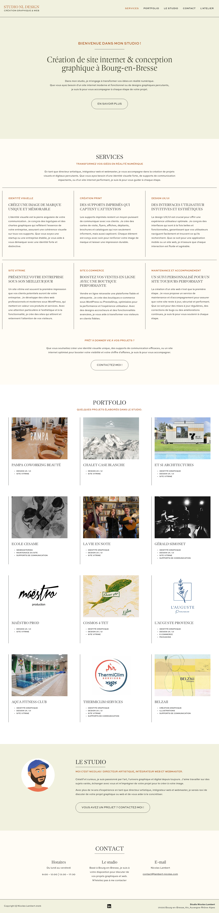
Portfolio (151, 8)
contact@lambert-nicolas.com (160, 874)
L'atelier (207, 8)
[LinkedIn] (109, 906)
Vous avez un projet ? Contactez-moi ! (113, 807)
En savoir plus (109, 104)
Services (132, 8)
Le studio (171, 8)
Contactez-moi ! (109, 365)
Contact (189, 8)
